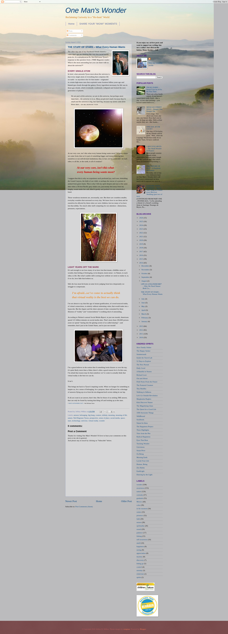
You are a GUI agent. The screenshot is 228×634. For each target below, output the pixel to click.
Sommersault (141, 354)
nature (70, 418)
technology (76, 421)
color (139, 505)
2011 (141, 334)
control (139, 567)
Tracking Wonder (143, 444)
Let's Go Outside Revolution (147, 396)
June (143, 303)
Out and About (142, 378)
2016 (141, 255)
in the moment (142, 509)
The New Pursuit (143, 365)
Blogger (143, 629)
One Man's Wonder (95, 10)
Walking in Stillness (144, 392)
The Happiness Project (145, 426)
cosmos (98, 415)
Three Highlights (143, 430)
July (143, 299)
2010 (141, 337)
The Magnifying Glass (145, 406)
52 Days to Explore (144, 361)
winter (139, 512)
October (144, 273)
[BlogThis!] (107, 412)
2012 (141, 330)
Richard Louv (142, 375)
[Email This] (105, 412)
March (143, 314)
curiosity (140, 495)
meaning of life (121, 415)
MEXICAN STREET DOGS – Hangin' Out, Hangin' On (154, 109)
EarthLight (140, 471)
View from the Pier (143, 433)
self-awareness (142, 540)
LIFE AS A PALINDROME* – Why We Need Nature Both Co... (151, 286)
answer (76, 415)
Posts (70, 31)
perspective (94, 418)
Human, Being (142, 464)
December (145, 266)
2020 (141, 240)
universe (84, 421)
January (144, 321)
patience (140, 533)
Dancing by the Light (144, 475)
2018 (141, 248)
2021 (141, 236)
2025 (141, 221)
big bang (91, 415)
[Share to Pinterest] (114, 412)
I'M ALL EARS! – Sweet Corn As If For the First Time (154, 89)
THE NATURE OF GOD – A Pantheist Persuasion (153, 168)
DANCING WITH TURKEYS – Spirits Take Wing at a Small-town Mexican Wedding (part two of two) (150, 191)
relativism (140, 574)
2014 (141, 263)
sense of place (104, 418)
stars (69, 421)
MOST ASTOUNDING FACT (75, 403)
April (143, 310)
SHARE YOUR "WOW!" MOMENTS (98, 23)
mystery (140, 557)
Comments (72, 35)
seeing (139, 550)
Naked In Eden (142, 423)
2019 (141, 244)
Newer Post (71, 501)
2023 (141, 229)
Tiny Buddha (141, 389)
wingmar (126, 629)
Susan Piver (141, 450)
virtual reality (93, 421)
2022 (141, 233)
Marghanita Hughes (144, 399)
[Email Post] (100, 412)
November (145, 270)
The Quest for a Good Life (146, 409)
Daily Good (141, 368)
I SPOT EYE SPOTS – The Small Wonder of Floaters (154, 148)
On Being (140, 454)
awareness (141, 488)
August (144, 281)
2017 (141, 251)
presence (140, 515)
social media (115, 418)
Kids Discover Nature (145, 402)
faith (138, 519)
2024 (141, 225)
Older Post (126, 501)
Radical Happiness (143, 437)
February (144, 318)
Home (71, 23)
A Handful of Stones (144, 372)
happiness (140, 546)
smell (139, 543)
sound (139, 529)
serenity (140, 570)
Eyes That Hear (142, 440)
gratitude (140, 498)
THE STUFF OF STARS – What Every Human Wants (96, 47)
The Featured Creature (145, 385)
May (143, 306)
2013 (141, 326)
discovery (140, 560)
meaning (111, 415)
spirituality (141, 526)
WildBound (141, 416)
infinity (104, 415)
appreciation (141, 553)
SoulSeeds (140, 420)
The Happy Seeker (143, 351)
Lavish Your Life (143, 461)
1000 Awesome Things (145, 413)
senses (139, 522)
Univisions (141, 447)
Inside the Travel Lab (144, 358)
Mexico (140, 502)
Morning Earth (142, 457)
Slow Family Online (144, 347)
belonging (83, 415)
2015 (141, 259)
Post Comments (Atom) (84, 507)
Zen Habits (141, 468)
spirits (139, 577)
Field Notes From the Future (147, 382)
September (145, 277)
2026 (141, 218)
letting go (140, 564)
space (123, 418)
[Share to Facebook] (112, 412)
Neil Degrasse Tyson (81, 418)
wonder (102, 421)
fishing (139, 536)
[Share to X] (109, 412)
